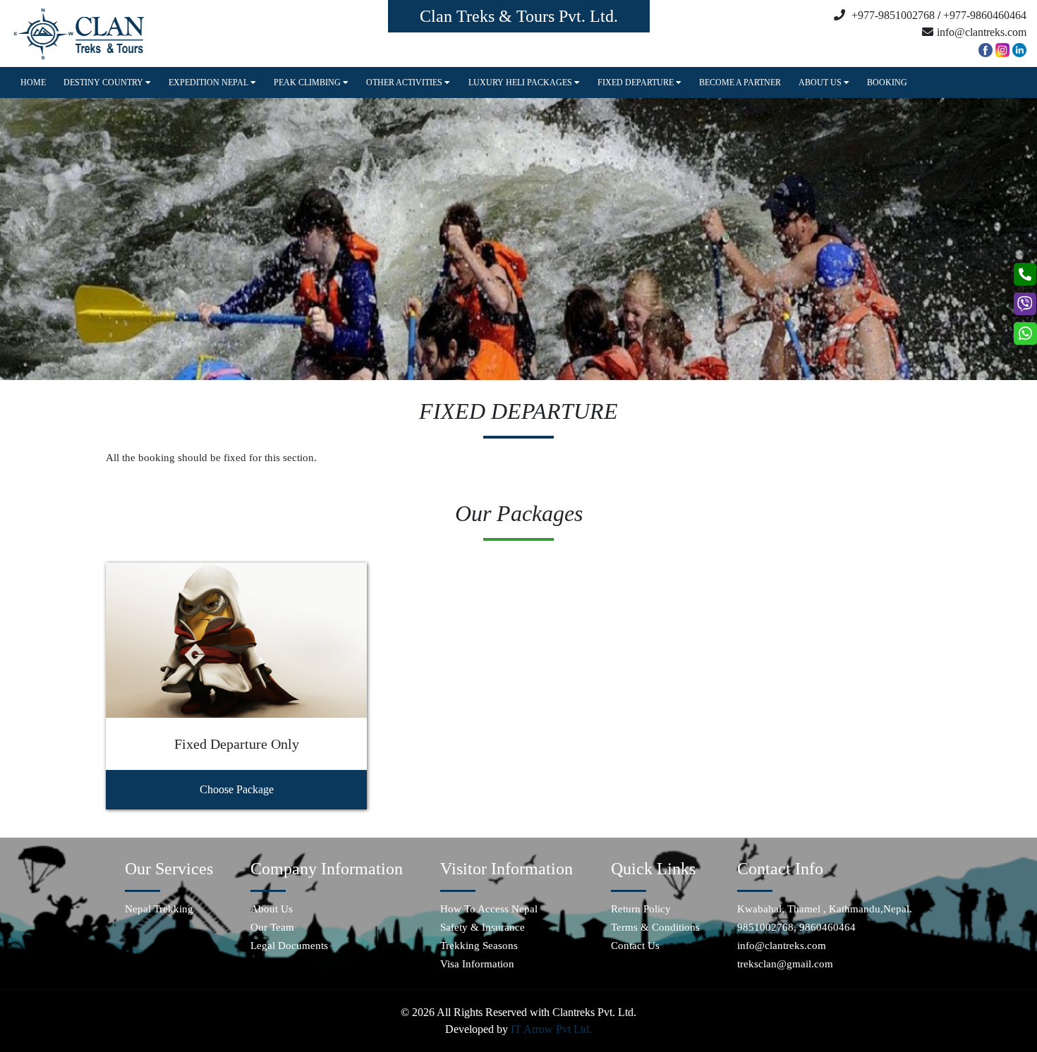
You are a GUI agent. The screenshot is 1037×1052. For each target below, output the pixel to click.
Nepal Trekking (159, 909)
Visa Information (477, 964)
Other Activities (405, 82)
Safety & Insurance (482, 927)
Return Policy (641, 909)
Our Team (272, 927)
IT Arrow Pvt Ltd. (551, 1029)
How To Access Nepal (489, 909)
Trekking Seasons (479, 945)
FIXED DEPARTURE (637, 82)
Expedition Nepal (209, 82)
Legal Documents (289, 945)
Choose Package (237, 789)
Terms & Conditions (655, 927)
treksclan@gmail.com (785, 964)
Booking (887, 82)
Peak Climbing (308, 82)
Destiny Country (104, 82)
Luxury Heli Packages (521, 82)
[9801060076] (1025, 274)
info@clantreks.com (781, 945)
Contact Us (635, 945)
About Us (821, 82)
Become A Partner (740, 82)
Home (33, 82)
